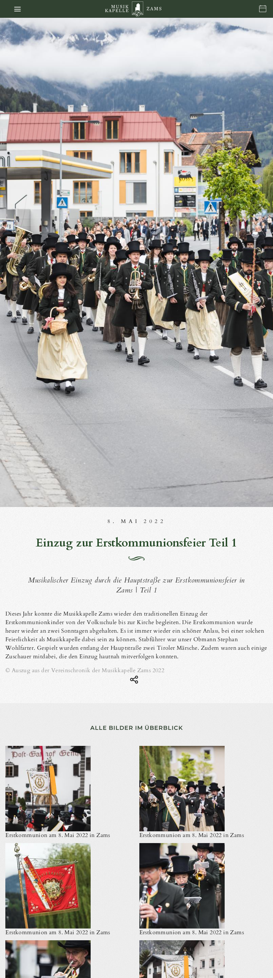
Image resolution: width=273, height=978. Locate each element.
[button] (17, 9)
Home (137, 9)
